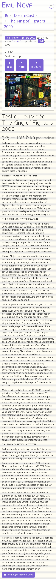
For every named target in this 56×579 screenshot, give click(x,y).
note (22, 65)
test (9, 65)
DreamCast (18, 41)
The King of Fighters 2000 (19, 574)
